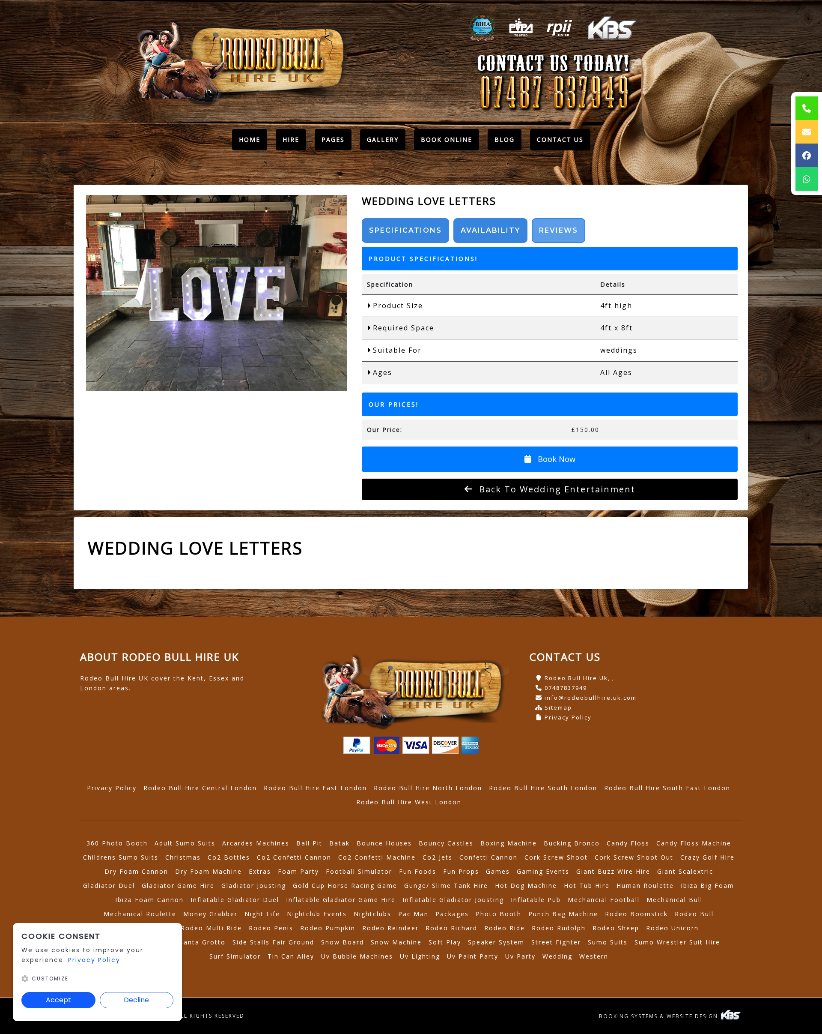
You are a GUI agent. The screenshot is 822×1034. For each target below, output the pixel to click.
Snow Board (342, 942)
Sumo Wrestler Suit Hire (677, 942)
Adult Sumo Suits (185, 843)
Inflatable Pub (536, 900)
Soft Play (445, 942)
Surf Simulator (235, 956)
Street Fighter (556, 942)
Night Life (262, 914)
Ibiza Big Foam (707, 885)
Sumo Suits (608, 942)
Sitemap (558, 707)
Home (253, 141)
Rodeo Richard (451, 928)
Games (498, 871)
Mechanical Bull (674, 900)
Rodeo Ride (504, 928)
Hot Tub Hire (587, 885)
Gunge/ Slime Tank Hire (446, 885)
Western (593, 956)
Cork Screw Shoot (556, 857)
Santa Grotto (202, 942)
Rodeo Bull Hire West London (409, 802)
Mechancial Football (604, 900)
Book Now (555, 459)
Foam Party (298, 871)
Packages (452, 914)
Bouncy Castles (446, 843)
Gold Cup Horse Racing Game (345, 885)
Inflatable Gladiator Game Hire (341, 900)
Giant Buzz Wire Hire (613, 871)
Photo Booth (498, 914)
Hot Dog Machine (526, 885)
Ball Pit (309, 843)
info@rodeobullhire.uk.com (591, 697)
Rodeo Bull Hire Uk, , (579, 678)
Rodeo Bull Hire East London (315, 788)
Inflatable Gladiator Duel (235, 900)
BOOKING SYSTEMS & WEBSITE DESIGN (659, 1016)
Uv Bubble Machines (357, 956)
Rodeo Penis (271, 928)
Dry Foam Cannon (136, 871)
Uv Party (520, 956)
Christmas (183, 857)
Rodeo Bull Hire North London (428, 788)
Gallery (383, 139)
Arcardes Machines (255, 843)
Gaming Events (543, 871)
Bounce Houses (384, 843)
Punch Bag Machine (563, 914)
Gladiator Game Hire (178, 885)
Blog (504, 139)
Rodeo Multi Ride (211, 928)
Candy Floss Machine (693, 843)
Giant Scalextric (685, 871)
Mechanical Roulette (140, 914)
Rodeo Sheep (616, 928)
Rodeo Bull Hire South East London (667, 788)
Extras (260, 871)
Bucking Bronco (572, 843)
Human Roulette (645, 885)
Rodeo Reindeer (390, 928)
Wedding (557, 956)
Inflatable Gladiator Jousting (453, 900)
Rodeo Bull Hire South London (543, 788)
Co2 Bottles (229, 857)
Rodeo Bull (694, 914)
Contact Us (560, 139)
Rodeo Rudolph (559, 928)
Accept (58, 1000)
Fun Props (461, 871)
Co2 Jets (438, 857)
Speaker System (496, 942)
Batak (339, 843)
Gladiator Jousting (253, 885)
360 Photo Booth (117, 843)
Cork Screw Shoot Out (634, 857)
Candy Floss (628, 843)
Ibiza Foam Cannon (149, 900)
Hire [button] (291, 139)
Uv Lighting (420, 956)
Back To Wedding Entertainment (555, 489)
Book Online (446, 139)
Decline (136, 1000)
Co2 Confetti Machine (377, 857)
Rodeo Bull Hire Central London (200, 788)
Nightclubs (372, 914)
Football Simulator (359, 871)
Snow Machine (396, 942)
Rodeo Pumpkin (327, 928)
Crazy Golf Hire (707, 857)
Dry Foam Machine (208, 871)
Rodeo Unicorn (672, 928)
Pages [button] (333, 139)
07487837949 (566, 688)
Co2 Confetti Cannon (294, 857)
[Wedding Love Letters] (216, 293)
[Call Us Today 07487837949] (554, 93)
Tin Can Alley (291, 956)
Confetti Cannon (488, 857)
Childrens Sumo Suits (120, 857)
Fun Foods (417, 871)
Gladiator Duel (109, 885)
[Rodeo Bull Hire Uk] (239, 61)
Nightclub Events (317, 914)
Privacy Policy (568, 717)
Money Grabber (210, 914)
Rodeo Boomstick (636, 914)
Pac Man (413, 914)
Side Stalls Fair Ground (273, 942)
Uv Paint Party (472, 956)
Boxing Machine (508, 843)
